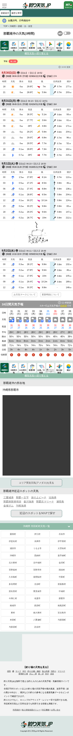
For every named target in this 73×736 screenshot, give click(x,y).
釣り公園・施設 (34, 671)
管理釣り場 (23, 674)
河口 (24, 671)
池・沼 (41, 674)
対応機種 (45, 710)
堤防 (9, 671)
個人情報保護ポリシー (31, 710)
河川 (47, 674)
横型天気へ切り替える (36, 53)
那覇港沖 (5, 13)
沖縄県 (13, 26)
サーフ (18, 671)
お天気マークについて (25, 294)
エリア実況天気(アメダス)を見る (36, 482)
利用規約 (16, 710)
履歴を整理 (16, 13)
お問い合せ (55, 710)
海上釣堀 (45, 671)
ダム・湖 (33, 674)
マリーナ (61, 671)
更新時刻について (50, 294)
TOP (5, 26)
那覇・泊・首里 (25, 26)
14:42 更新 (65, 67)
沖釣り (53, 671)
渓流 (52, 674)
